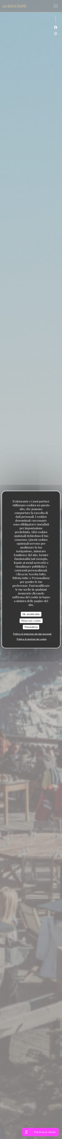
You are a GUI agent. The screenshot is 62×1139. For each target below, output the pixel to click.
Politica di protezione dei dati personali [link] (32, 634)
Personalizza (31, 627)
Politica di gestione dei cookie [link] (31, 639)
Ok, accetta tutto (31, 614)
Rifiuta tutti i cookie (31, 620)
